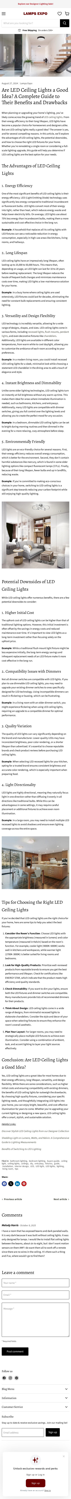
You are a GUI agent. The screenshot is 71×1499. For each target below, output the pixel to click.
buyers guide (53, 1161)
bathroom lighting (18, 1161)
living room (7, 1168)
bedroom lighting (37, 1161)
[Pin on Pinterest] (24, 1183)
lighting (60, 1166)
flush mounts (52, 332)
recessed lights (36, 332)
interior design (22, 1166)
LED (32, 1166)
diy (31, 1163)
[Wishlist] (60, 14)
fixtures (48, 1163)
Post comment (15, 1351)
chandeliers (50, 336)
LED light (40, 1166)
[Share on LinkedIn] (17, 1183)
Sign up (52, 1432)
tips (16, 1168)
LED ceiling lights (53, 117)
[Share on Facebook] (4, 1183)
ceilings (24, 1163)
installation (7, 1166)
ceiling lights (13, 1163)
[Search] (64, 23)
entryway (39, 1163)
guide (56, 1163)
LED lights (50, 1166)
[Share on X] (10, 1183)
